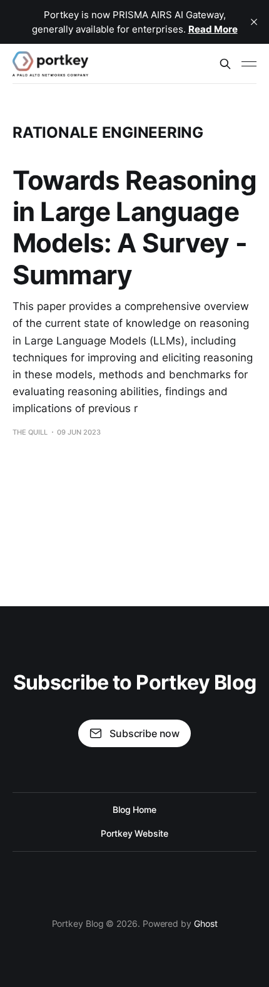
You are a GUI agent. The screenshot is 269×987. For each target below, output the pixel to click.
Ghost (206, 923)
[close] (254, 22)
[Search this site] (225, 63)
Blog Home (134, 809)
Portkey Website (134, 833)
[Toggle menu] (249, 63)
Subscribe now (144, 733)
